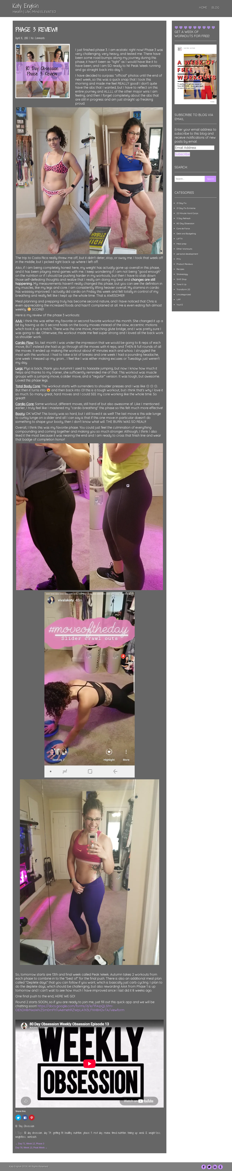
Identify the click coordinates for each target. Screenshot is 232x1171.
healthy (68, 1133)
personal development (187, 253)
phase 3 (87, 1133)
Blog (215, 7)
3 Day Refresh (183, 218)
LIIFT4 (179, 238)
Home (203, 7)
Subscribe (182, 154)
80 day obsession (33, 1133)
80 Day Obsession (24, 1126)
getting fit (58, 1133)
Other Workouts (184, 248)
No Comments (38, 38)
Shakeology (182, 274)
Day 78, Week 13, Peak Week (31, 1147)
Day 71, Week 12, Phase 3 (29, 1143)
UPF (179, 299)
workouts (32, 1137)
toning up (132, 1133)
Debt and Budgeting (186, 233)
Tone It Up (181, 284)
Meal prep (181, 243)
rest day (98, 1133)
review (107, 1133)
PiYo (179, 259)
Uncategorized (184, 294)
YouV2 (180, 304)
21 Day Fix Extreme (186, 208)
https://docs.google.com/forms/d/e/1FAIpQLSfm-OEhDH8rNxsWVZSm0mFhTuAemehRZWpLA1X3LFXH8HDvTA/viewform (69, 1008)
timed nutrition (119, 1133)
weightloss (20, 1137)
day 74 (47, 1133)
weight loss (154, 1133)
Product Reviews (185, 264)
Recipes (180, 269)
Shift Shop (182, 279)
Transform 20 (183, 289)
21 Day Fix (182, 203)
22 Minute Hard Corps (187, 213)
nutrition (78, 1133)
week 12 (143, 1133)
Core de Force (183, 228)
